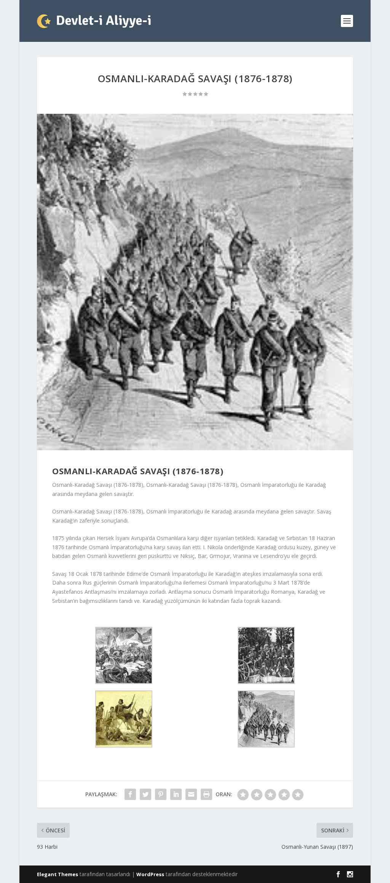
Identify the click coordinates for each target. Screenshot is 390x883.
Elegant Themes (57, 874)
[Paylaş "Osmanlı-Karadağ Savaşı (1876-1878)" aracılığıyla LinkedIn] (176, 794)
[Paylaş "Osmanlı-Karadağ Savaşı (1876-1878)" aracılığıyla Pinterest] (160, 794)
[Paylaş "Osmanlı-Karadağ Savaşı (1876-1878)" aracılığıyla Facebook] (130, 794)
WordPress (150, 874)
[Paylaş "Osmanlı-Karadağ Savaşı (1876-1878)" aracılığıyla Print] (206, 794)
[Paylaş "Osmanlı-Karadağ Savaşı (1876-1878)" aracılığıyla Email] (191, 794)
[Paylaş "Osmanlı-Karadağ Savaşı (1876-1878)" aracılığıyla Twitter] (145, 794)
